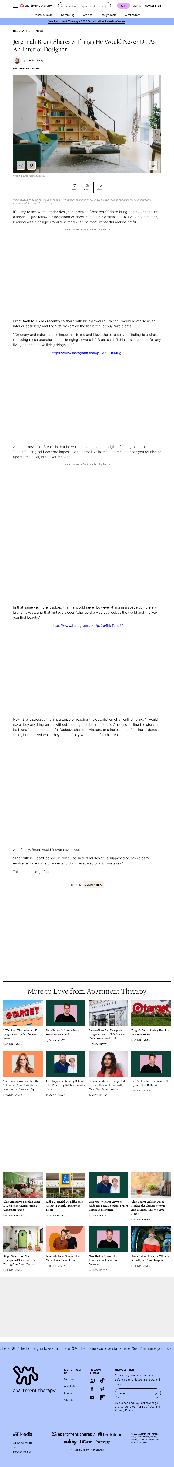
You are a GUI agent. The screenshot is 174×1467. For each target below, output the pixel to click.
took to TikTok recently (41, 321)
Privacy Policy (124, 1410)
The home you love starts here (37, 1348)
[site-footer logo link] (22, 1435)
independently (25, 199)
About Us (69, 1386)
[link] (23, 1035)
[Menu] (15, 5)
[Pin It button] (31, 165)
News (40, 30)
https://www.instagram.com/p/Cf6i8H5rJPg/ (87, 353)
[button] (153, 165)
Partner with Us (22, 1451)
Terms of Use (145, 1406)
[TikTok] (102, 1380)
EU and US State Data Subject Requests (145, 1441)
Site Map (69, 1400)
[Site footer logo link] (36, 1378)
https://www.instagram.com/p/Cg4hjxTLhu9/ (87, 625)
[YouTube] (92, 1397)
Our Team (70, 1379)
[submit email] (155, 1393)
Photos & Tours (43, 15)
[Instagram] (92, 1380)
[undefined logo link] (36, 5)
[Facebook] (92, 1388)
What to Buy (132, 15)
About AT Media (22, 1442)
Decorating (67, 15)
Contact (68, 1393)
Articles (87, 15)
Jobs (15, 1447)
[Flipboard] (102, 1397)
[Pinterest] (102, 1388)
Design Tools (108, 15)
